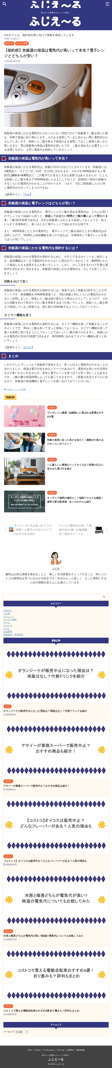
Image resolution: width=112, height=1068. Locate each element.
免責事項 (70, 1050)
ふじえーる (56, 1059)
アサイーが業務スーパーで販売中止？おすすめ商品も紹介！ (36, 785)
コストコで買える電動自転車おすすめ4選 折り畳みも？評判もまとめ (41, 1010)
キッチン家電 (20, 389)
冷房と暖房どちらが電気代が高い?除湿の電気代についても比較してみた (43, 935)
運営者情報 (80, 1050)
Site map (61, 1050)
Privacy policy (49, 1050)
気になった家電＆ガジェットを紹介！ (56, 1055)
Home (29, 1050)
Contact (38, 1050)
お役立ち (10, 389)
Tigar (26, 194)
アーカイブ (8, 1031)
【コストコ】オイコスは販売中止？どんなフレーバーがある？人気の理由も (45, 860)
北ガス (27, 347)
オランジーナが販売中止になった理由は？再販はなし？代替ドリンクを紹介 (45, 710)
